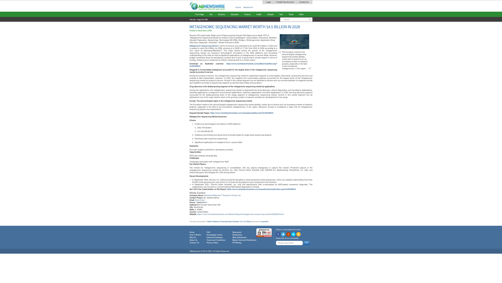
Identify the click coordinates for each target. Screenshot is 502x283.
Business (221, 14)
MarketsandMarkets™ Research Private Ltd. (222, 195)
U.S (244, 221)
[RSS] (298, 234)
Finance (247, 14)
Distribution (237, 235)
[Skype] (293, 234)
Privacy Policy (212, 243)
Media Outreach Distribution (244, 240)
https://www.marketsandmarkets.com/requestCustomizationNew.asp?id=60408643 (261, 189)
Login (268, 2)
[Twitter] (283, 234)
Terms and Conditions (216, 240)
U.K (241, 221)
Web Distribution (239, 237)
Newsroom (248, 7)
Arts (211, 14)
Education (235, 14)
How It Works (195, 235)
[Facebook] (278, 234)
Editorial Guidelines (215, 237)
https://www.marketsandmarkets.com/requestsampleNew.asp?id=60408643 (241, 113)
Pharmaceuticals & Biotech (229, 221)
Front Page (199, 14)
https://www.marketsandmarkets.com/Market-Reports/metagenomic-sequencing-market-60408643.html (240, 214)
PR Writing (236, 243)
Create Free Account (285, 2)
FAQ (208, 232)
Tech (281, 14)
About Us (193, 240)
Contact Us (304, 2)
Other (301, 14)
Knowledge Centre (214, 235)
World (249, 221)
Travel (291, 14)
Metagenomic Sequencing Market (204, 46)
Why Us (193, 237)
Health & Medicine (213, 221)
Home (238, 7)
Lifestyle (270, 14)
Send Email (200, 200)
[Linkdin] (288, 234)
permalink (265, 221)
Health (258, 14)
